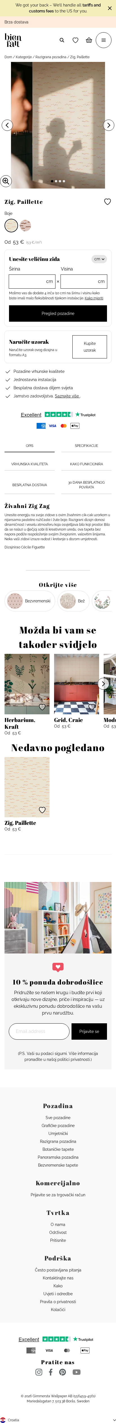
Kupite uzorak (90, 346)
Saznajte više (67, 396)
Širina (31, 275)
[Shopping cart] (89, 40)
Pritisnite (58, 1240)
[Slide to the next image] (108, 125)
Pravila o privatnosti (58, 1301)
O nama (58, 1224)
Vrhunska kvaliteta (29, 464)
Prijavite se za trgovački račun (58, 1195)
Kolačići (58, 1309)
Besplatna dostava (29, 485)
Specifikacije (86, 446)
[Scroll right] (103, 684)
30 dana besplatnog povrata (86, 485)
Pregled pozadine (58, 313)
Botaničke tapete (58, 1149)
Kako (58, 1286)
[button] (75, 40)
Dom (8, 57)
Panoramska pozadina (58, 1157)
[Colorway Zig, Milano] (25, 225)
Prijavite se (89, 1031)
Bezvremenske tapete (58, 1165)
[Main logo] (14, 40)
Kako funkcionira (86, 464)
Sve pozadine (58, 1117)
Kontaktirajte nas (58, 1278)
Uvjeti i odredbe (58, 1294)
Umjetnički (58, 1133)
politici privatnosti (73, 1059)
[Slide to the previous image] (7, 125)
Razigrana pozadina (50, 57)
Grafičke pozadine (58, 1125)
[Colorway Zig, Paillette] (11, 225)
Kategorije (24, 57)
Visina (83, 275)
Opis (29, 446)
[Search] (62, 40)
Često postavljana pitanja (58, 1270)
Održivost (58, 1232)
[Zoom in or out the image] (6, 181)
